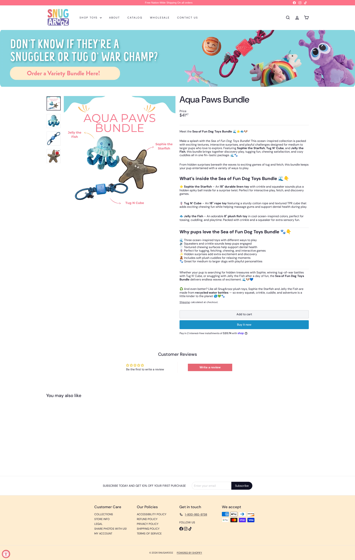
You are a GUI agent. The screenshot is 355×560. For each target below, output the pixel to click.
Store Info (102, 519)
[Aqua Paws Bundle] (66, 434)
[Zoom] (119, 152)
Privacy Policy (147, 524)
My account (103, 533)
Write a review (210, 367)
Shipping (185, 302)
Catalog (135, 17)
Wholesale (160, 17)
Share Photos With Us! (110, 529)
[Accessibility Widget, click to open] (6, 554)
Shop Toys (89, 17)
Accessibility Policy (151, 514)
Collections (103, 514)
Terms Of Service (149, 533)
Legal (98, 524)
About (114, 17)
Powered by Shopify (189, 552)
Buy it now (244, 325)
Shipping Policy (148, 529)
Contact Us (187, 17)
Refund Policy (147, 519)
